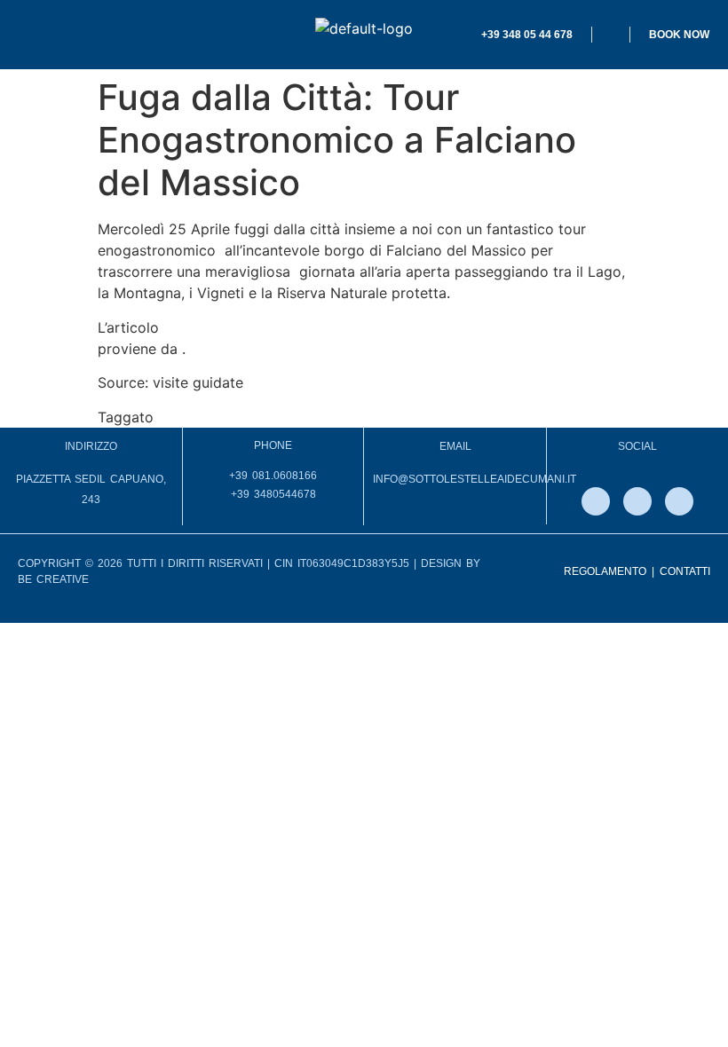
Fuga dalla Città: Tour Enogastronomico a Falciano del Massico (375, 327)
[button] (133, 34)
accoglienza (198, 417)
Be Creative (53, 579)
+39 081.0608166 (273, 475)
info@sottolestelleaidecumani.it (474, 479)
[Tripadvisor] (679, 501)
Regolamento (605, 571)
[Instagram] (637, 501)
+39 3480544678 (273, 494)
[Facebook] (596, 501)
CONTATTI (685, 571)
